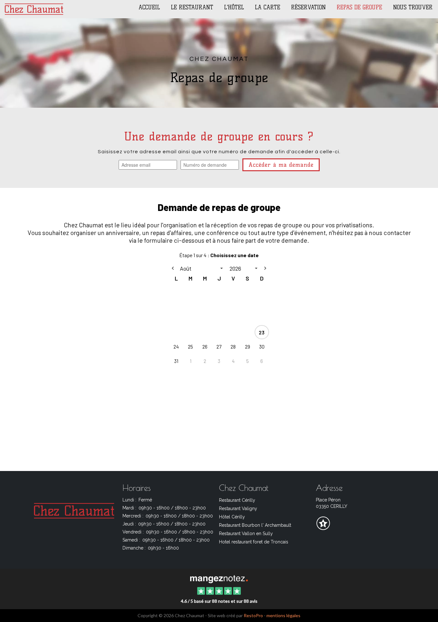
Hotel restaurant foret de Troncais (253, 541)
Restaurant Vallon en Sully (246, 533)
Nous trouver (413, 7)
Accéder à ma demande (281, 164)
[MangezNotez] (323, 527)
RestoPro (253, 615)
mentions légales (283, 615)
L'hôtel (234, 7)
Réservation (308, 7)
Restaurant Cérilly (237, 500)
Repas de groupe (359, 7)
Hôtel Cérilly (232, 516)
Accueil (149, 7)
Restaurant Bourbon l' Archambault (255, 525)
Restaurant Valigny (238, 508)
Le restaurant (192, 7)
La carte (267, 7)
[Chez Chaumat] (219, 578)
